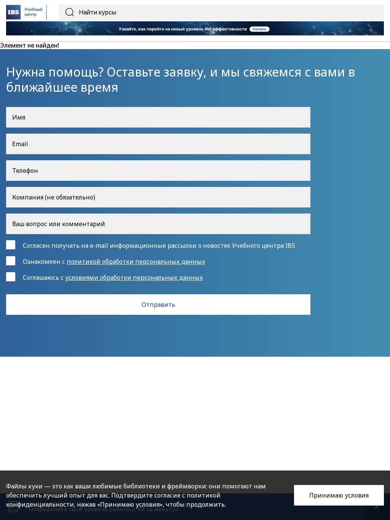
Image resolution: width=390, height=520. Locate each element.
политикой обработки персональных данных (136, 261)
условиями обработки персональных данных (134, 277)
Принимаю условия (339, 495)
